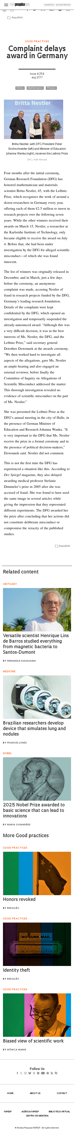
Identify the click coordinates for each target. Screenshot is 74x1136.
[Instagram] (28, 1073)
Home (10, 1093)
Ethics (20, 88)
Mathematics (35, 88)
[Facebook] (18, 1073)
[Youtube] (51, 1073)
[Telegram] (45, 1073)
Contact (62, 1093)
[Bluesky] (34, 1073)
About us (35, 1093)
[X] (23, 1073)
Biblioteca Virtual (59, 1112)
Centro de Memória (37, 1116)
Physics (51, 88)
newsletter (49, 5)
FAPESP (8, 1112)
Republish (17, 18)
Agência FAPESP (30, 1112)
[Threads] (39, 1073)
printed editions (63, 5)
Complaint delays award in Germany (37, 53)
